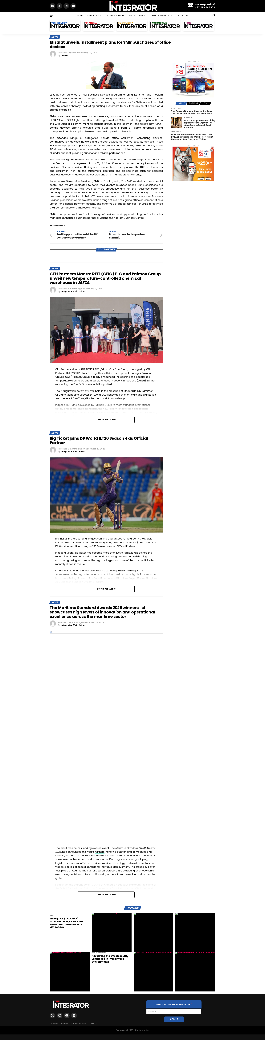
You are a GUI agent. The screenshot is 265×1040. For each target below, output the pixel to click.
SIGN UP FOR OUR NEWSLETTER (174, 1004)
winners (99, 851)
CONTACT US (181, 15)
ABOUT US (143, 15)
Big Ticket (61, 538)
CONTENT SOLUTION (114, 15)
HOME (80, 15)
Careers (54, 1023)
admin (64, 55)
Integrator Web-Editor (73, 291)
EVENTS (131, 15)
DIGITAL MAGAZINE (161, 15)
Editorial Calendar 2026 (73, 1023)
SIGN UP (173, 1019)
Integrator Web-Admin (73, 451)
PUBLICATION (93, 15)
